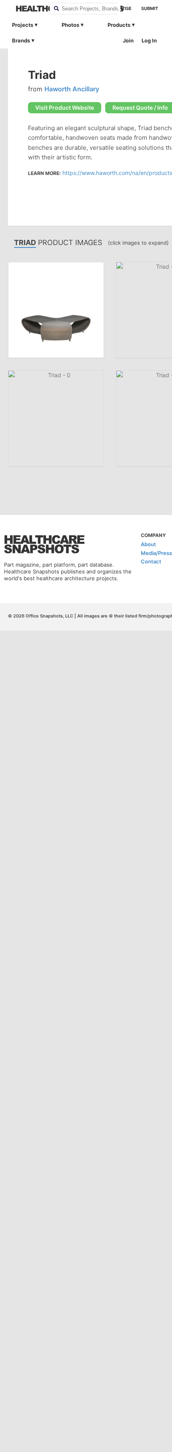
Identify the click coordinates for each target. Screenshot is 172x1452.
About (148, 544)
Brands (21, 40)
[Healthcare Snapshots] (27, 8)
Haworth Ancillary (71, 89)
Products (119, 25)
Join (128, 40)
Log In (149, 40)
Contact (151, 561)
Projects (22, 25)
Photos (70, 25)
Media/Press (156, 553)
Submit (149, 8)
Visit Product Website (64, 107)
